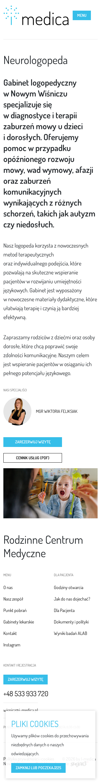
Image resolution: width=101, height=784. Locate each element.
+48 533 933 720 (25, 693)
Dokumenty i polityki (71, 622)
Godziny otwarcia (68, 587)
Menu (81, 15)
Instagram (11, 645)
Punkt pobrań (15, 610)
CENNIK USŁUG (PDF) (32, 457)
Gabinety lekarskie (18, 622)
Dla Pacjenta (64, 610)
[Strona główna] (36, 15)
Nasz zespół (13, 599)
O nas (8, 587)
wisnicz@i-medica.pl (20, 710)
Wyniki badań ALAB (70, 633)
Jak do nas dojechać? (72, 599)
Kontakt (10, 633)
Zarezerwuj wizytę (32, 441)
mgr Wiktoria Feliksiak (56, 411)
